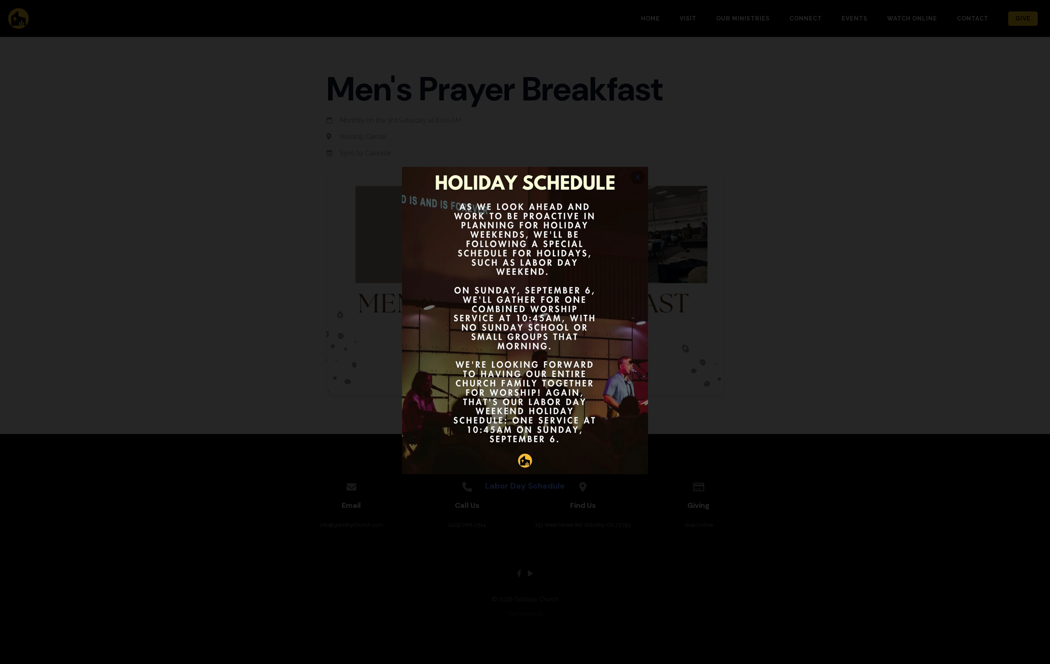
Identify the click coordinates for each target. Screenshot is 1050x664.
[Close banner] (637, 177)
